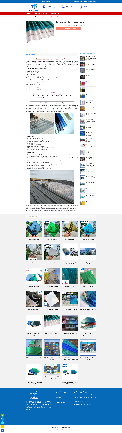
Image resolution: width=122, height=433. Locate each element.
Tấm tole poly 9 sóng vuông (70, 309)
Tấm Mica (87, 75)
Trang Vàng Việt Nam (76, 430)
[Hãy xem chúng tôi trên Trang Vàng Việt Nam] (1, 426)
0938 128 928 (68, 28)
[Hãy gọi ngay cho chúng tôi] (1, 415)
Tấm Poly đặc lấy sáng (33, 239)
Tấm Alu (87, 188)
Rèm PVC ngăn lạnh (90, 69)
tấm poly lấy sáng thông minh (39, 16)
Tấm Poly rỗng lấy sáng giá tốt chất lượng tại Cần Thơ (89, 165)
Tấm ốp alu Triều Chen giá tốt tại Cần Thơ (90, 121)
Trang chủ (28, 16)
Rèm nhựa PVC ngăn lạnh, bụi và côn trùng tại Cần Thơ (90, 58)
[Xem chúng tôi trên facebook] (1, 430)
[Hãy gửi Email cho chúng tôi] (1, 422)
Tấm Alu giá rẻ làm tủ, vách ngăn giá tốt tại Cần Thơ (90, 140)
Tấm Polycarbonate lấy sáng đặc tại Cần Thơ (90, 178)
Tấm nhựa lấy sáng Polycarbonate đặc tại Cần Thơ (90, 134)
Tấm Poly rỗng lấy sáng (52, 286)
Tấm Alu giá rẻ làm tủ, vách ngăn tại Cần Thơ (90, 146)
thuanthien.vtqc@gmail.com (84, 404)
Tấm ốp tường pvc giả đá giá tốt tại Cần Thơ (90, 159)
